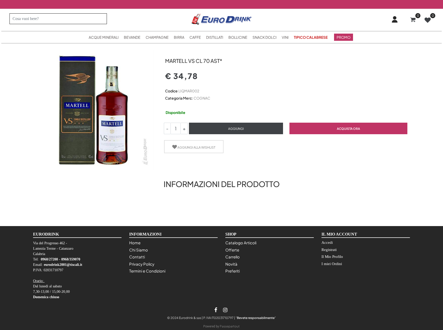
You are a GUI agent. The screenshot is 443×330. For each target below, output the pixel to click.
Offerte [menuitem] (232, 249)
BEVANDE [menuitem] (132, 37)
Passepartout (230, 326)
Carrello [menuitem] (232, 256)
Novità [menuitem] (231, 263)
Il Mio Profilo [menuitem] (332, 257)
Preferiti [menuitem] (232, 270)
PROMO (343, 37)
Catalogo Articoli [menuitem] (240, 242)
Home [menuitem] (134, 242)
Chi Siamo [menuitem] (138, 249)
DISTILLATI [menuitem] (214, 37)
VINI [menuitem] (285, 37)
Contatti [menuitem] (137, 256)
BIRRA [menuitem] (179, 37)
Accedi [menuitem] (327, 242)
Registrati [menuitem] (329, 250)
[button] (101, 18)
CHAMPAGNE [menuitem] (157, 37)
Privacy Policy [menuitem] (141, 263)
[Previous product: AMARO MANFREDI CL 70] (168, 51)
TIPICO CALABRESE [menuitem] (311, 37)
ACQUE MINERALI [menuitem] (104, 37)
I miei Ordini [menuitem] (331, 264)
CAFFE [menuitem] (195, 37)
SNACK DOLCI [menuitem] (265, 37)
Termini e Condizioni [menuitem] (147, 270)
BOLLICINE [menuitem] (237, 37)
